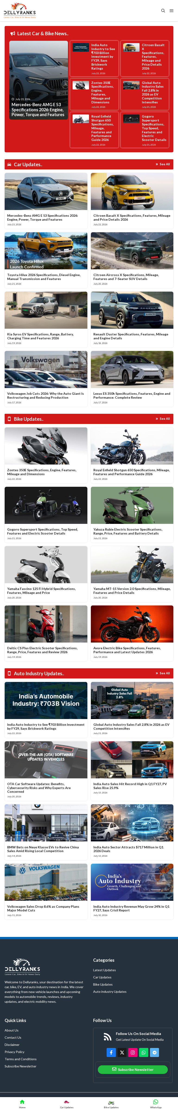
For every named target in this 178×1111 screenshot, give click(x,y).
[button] (163, 10)
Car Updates (102, 977)
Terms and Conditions (21, 1059)
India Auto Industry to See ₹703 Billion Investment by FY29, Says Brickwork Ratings (103, 56)
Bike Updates (103, 984)
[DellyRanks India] (24, 10)
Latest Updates (104, 970)
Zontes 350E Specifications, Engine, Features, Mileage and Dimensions (102, 92)
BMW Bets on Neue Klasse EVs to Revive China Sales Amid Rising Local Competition (43, 849)
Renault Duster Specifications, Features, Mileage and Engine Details (130, 336)
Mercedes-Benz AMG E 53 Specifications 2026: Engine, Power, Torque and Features (42, 217)
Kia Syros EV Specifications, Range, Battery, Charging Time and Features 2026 (40, 336)
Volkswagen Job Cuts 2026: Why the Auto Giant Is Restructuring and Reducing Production (45, 395)
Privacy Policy (14, 1052)
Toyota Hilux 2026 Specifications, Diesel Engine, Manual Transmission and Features (43, 277)
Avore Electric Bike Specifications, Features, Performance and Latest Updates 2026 (127, 650)
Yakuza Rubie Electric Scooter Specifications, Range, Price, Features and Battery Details (127, 531)
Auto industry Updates (110, 991)
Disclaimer (12, 1045)
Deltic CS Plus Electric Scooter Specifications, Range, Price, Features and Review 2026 (42, 650)
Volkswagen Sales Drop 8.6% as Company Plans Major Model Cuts (43, 908)
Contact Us (13, 1037)
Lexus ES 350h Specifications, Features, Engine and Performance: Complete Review (131, 395)
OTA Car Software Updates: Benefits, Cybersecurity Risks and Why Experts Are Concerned (39, 788)
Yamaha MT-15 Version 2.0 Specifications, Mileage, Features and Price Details (132, 591)
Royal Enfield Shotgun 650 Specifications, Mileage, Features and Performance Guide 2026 (102, 128)
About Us (12, 1030)
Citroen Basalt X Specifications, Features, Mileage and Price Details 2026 (153, 56)
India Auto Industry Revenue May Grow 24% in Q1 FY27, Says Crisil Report (131, 908)
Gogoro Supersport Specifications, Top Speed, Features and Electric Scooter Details (154, 128)
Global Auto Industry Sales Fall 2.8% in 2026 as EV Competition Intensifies (153, 92)
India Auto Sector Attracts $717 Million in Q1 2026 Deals (128, 849)
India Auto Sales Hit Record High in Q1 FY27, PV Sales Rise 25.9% (130, 786)
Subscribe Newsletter (20, 1066)
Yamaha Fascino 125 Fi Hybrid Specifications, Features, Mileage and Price (41, 591)
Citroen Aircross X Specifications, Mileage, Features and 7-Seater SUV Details (126, 277)
